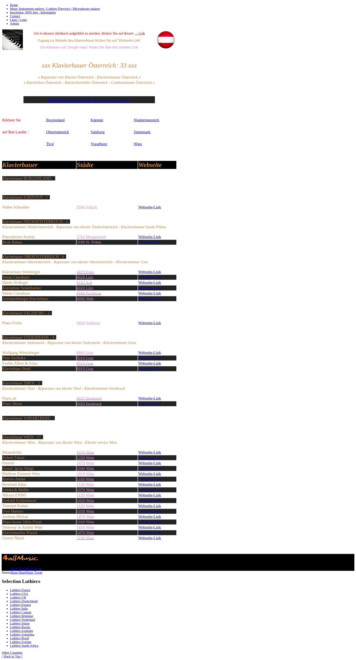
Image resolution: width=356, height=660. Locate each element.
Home (14, 5)
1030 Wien (85, 511)
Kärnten (97, 120)
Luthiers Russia (20, 627)
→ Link (140, 33)
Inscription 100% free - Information (33, 12)
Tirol (50, 144)
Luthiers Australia (21, 631)
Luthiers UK (18, 597)
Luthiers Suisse (20, 623)
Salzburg (98, 132)
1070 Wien (85, 463)
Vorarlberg (99, 144)
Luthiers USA (19, 594)
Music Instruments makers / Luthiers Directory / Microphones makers (55, 9)
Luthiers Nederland (22, 619)
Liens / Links (18, 20)
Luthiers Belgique (21, 616)
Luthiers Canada (20, 612)
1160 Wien (85, 479)
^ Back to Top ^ (12, 656)
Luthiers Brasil (19, 638)
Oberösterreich (57, 132)
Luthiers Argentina (22, 634)
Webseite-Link (149, 207)
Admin (14, 23)
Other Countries (12, 652)
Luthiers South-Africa (24, 645)
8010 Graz (85, 368)
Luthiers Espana (20, 605)
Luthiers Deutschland (24, 601)
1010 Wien (85, 527)
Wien (138, 144)
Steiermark (142, 132)
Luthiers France (20, 590)
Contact (15, 16)
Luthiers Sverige (20, 642)
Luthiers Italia (19, 608)
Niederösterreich (146, 120)
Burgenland (55, 120)
